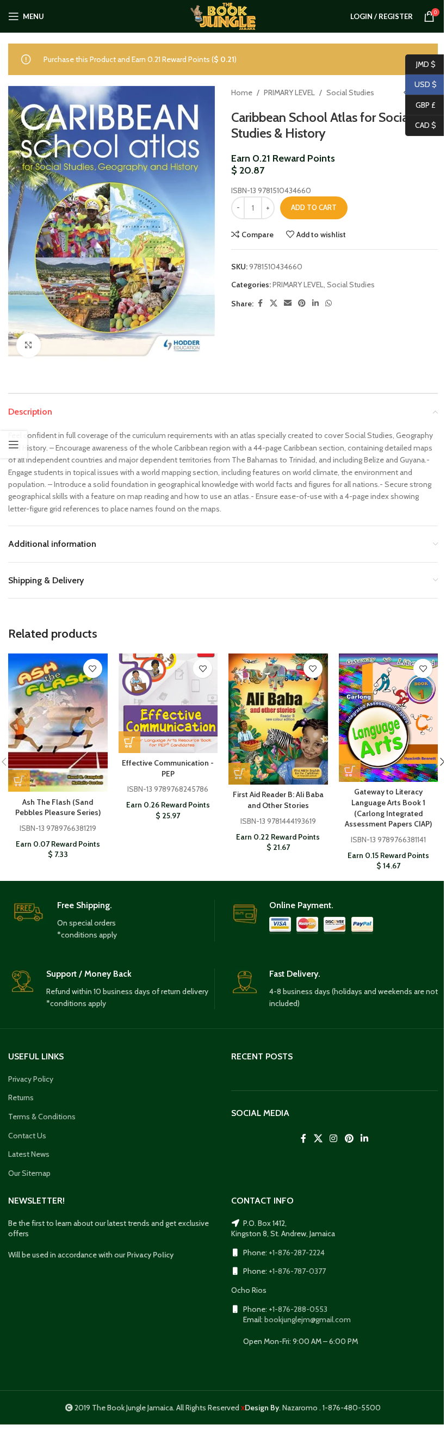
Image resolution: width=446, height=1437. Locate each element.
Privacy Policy (30, 1079)
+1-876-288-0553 (298, 1309)
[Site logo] (222, 15)
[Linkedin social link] (315, 303)
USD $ (421, 84)
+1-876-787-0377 (297, 1271)
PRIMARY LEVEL (289, 92)
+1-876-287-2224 (297, 1252)
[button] (19, 781)
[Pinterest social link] (302, 303)
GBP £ (420, 104)
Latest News (28, 1154)
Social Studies (350, 92)
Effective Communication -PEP (168, 768)
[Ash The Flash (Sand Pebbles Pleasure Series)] (58, 722)
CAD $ (420, 125)
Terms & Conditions (42, 1116)
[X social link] (274, 303)
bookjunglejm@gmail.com (307, 1319)
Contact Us (27, 1135)
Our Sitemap (29, 1173)
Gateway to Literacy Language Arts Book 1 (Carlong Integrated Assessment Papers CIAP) (388, 808)
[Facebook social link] (260, 303)
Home (241, 92)
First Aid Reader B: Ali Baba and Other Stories (278, 800)
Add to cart (314, 207)
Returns (21, 1097)
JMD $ (420, 63)
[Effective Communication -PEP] (168, 703)
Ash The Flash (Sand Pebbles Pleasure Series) (58, 807)
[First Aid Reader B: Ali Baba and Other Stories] (278, 719)
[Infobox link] (111, 920)
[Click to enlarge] (28, 345)
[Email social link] (288, 303)
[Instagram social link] (333, 1138)
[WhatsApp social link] (328, 303)
